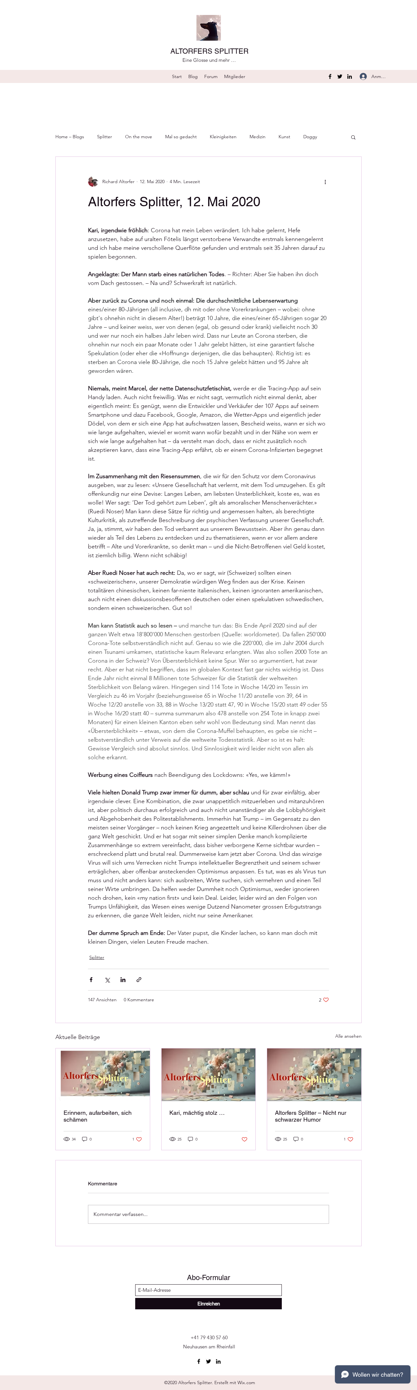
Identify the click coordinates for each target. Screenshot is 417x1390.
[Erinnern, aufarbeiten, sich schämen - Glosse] (103, 1074)
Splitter (104, 137)
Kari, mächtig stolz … (197, 1112)
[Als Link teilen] (139, 980)
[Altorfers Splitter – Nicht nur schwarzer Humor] (314, 1074)
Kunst (284, 137)
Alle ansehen (348, 1036)
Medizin (258, 137)
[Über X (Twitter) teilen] (107, 980)
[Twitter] (340, 76)
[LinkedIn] (349, 76)
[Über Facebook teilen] (91, 980)
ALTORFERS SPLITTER (209, 51)
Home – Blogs (69, 137)
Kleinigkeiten (223, 137)
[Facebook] (330, 76)
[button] (353, 137)
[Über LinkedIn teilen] (123, 980)
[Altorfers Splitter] (209, 1074)
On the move (138, 137)
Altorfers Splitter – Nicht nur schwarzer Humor (310, 1116)
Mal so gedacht (181, 137)
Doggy (310, 137)
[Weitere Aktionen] (325, 181)
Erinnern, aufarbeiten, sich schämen (98, 1116)
